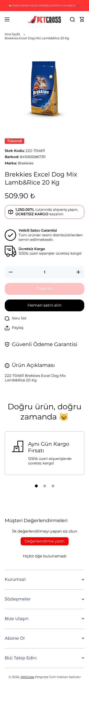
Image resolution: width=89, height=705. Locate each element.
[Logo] (44, 19)
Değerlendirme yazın (45, 541)
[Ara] (72, 19)
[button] (82, 19)
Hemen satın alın (44, 305)
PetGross (27, 677)
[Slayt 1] (36, 486)
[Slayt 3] (53, 486)
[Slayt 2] (44, 486)
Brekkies (25, 163)
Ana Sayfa (12, 34)
